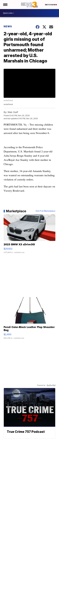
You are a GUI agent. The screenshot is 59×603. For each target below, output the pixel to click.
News (8, 26)
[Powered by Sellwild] (51, 385)
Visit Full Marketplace (45, 211)
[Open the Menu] (5, 4)
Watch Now (50, 5)
